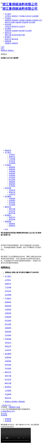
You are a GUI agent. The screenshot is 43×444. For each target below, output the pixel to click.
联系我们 (8, 37)
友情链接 (8, 419)
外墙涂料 (35, 20)
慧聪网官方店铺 (14, 407)
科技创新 (8, 24)
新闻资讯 (4, 50)
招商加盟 (8, 41)
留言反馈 (15, 39)
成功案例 (8, 28)
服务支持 (8, 33)
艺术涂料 (32, 22)
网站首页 (8, 150)
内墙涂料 (28, 20)
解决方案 (21, 35)
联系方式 (8, 39)
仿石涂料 (12, 177)
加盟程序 (15, 43)
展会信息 (8, 398)
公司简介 (8, 16)
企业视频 (35, 16)
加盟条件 (8, 43)
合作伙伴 (28, 16)
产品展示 (8, 18)
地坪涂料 (21, 31)
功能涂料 (18, 22)
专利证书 (8, 26)
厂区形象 (21, 16)
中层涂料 (21, 20)
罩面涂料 (25, 22)
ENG (2, 48)
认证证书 (21, 26)
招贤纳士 (11, 50)
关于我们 (8, 14)
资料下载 (8, 35)
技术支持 (15, 35)
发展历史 (15, 16)
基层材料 (8, 20)
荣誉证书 (15, 26)
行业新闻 (8, 394)
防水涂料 (11, 22)
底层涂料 (15, 20)
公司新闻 (8, 390)
